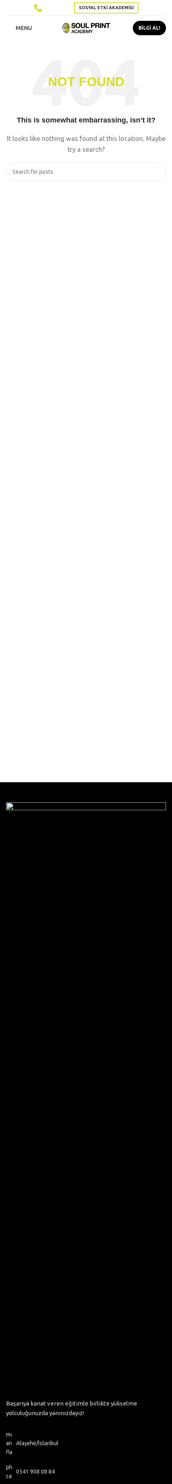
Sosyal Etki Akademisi (106, 7)
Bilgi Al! (149, 27)
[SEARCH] (157, 172)
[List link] (86, 1472)
